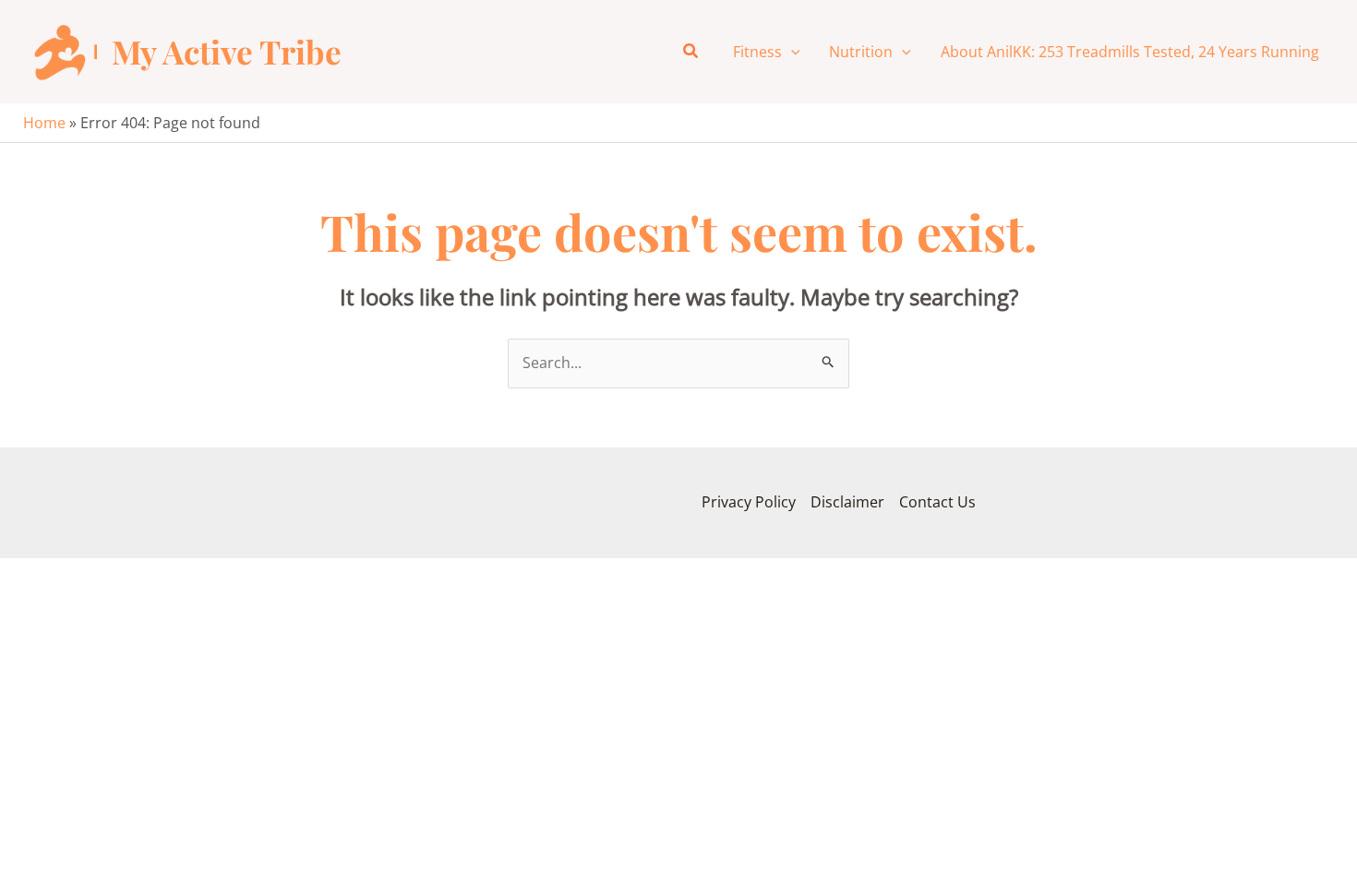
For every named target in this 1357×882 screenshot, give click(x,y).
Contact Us (937, 502)
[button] (691, 52)
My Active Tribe (227, 51)
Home (44, 123)
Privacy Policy (749, 502)
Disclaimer (847, 502)
